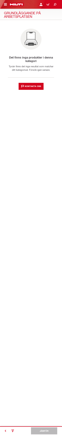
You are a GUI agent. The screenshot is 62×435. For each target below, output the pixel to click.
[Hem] (16, 4)
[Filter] (12, 430)
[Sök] (55, 4)
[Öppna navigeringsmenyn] (5, 4)
